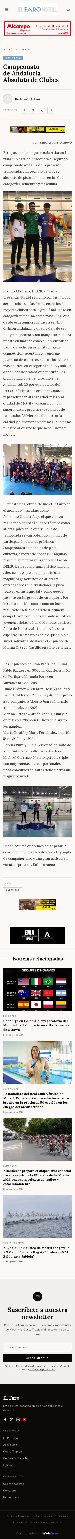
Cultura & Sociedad (16, 1458)
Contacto (9, 1490)
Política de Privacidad (18, 1516)
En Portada (10, 1438)
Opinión (8, 1465)
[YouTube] (24, 1419)
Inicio (10, 49)
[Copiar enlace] (50, 110)
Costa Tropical (12, 1451)
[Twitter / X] (33, 110)
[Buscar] (68, 9)
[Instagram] (18, 1419)
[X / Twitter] (12, 1419)
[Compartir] (42, 110)
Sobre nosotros (13, 1484)
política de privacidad (42, 1369)
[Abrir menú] (6, 9)
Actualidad (10, 1445)
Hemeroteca (11, 1497)
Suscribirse (35, 1358)
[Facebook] (24, 110)
